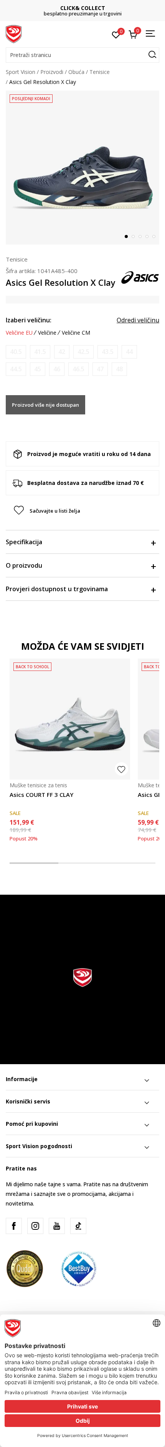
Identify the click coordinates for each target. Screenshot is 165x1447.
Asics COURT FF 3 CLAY (41, 794)
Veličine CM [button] (76, 333)
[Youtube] (56, 1226)
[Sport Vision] (13, 33)
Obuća (76, 71)
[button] (82, 55)
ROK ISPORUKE (90, 8)
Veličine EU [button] (19, 333)
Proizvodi (51, 71)
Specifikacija (24, 542)
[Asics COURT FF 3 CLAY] (70, 719)
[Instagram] (35, 1226)
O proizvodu (24, 565)
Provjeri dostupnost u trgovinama (57, 589)
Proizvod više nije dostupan (45, 404)
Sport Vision (20, 71)
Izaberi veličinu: (28, 320)
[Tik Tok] (78, 1226)
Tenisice (99, 71)
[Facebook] (13, 1226)
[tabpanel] (82, 168)
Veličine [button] (47, 333)
